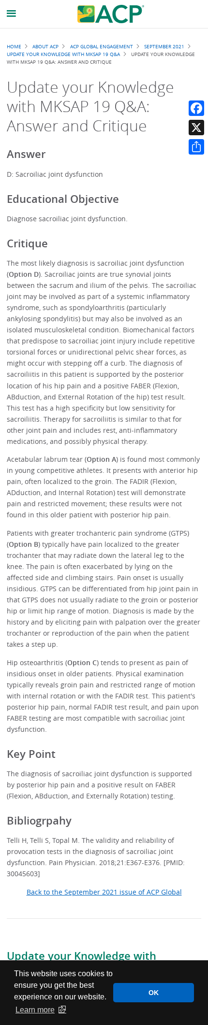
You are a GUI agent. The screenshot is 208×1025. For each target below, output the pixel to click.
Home (14, 46)
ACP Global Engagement (101, 46)
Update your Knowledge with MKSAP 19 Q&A (63, 54)
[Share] (196, 147)
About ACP (45, 46)
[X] (196, 127)
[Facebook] (196, 108)
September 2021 (164, 46)
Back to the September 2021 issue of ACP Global (104, 892)
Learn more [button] (35, 1010)
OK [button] (154, 993)
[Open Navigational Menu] (11, 13)
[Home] (110, 14)
